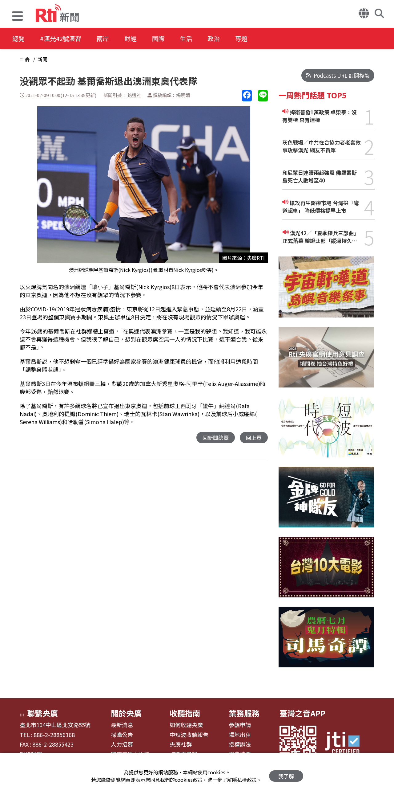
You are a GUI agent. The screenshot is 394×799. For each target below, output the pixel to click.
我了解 (286, 776)
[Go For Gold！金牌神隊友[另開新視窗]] (326, 502)
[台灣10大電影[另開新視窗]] (326, 572)
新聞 (41, 59)
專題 (241, 38)
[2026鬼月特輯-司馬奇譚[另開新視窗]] (326, 642)
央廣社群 (181, 744)
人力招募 (122, 744)
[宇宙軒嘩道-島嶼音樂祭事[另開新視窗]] (326, 291)
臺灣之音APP (302, 713)
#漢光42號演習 (60, 38)
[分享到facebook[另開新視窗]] (247, 95)
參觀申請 (240, 725)
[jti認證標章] (346, 744)
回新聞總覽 (216, 437)
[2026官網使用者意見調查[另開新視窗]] (326, 362)
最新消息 (122, 725)
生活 (186, 38)
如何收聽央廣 (186, 725)
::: (21, 59)
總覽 (18, 38)
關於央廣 (126, 713)
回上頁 (254, 437)
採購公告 (122, 734)
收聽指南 (185, 713)
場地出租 (240, 734)
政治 (213, 38)
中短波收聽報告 (189, 734)
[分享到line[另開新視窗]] (263, 95)
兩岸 (103, 38)
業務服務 (244, 713)
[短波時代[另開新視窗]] (326, 432)
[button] (17, 17)
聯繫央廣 (42, 713)
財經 (130, 38)
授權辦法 (240, 744)
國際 (158, 38)
